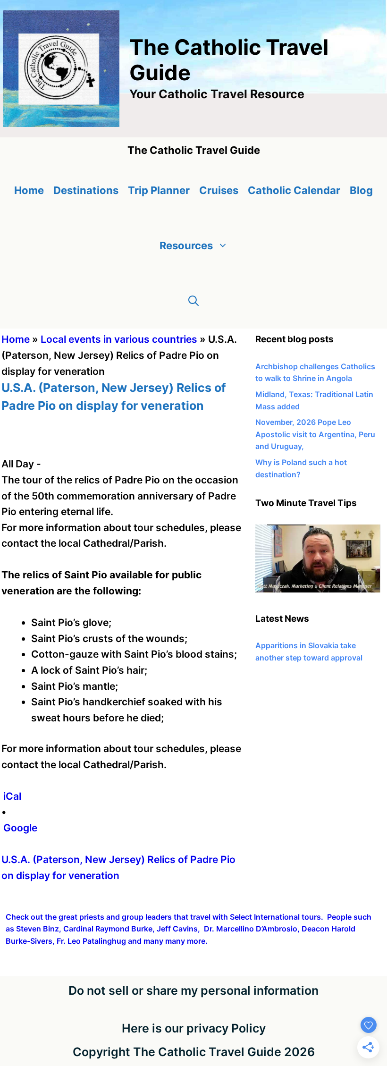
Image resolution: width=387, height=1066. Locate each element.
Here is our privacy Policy (194, 1028)
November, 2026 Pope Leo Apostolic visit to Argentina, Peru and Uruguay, (315, 434)
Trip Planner (159, 190)
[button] (193, 301)
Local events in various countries (119, 339)
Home (29, 190)
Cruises (218, 190)
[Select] (317, 589)
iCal (12, 796)
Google (20, 828)
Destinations (85, 190)
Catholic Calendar (294, 190)
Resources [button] (186, 245)
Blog (361, 190)
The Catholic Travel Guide (228, 59)
